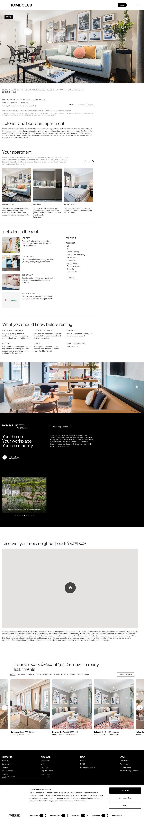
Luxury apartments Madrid (25, 90)
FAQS (82, 764)
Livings (43, 764)
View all (71, 278)
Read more (23, 137)
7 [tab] (28, 515)
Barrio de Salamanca (53, 90)
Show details (117, 816)
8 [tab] (31, 515)
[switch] (64, 815)
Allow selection (125, 798)
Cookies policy (125, 767)
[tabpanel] (24, 495)
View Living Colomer (60, 427)
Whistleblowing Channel (129, 771)
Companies (6, 764)
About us (5, 760)
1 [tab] (15, 515)
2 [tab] (17, 515)
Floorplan (81, 105)
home (5, 90)
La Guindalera (75, 90)
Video (90, 105)
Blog (43, 774)
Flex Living (45, 767)
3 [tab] (19, 515)
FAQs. (76, 346)
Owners (5, 767)
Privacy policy (125, 764)
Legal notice (124, 760)
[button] (92, 162)
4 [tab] (22, 515)
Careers (5, 774)
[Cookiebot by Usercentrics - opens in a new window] (14, 815)
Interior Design (7, 771)
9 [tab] (33, 515)
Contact (83, 760)
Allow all (125, 790)
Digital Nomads (47, 771)
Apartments (45, 760)
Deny (125, 805)
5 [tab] (24, 515)
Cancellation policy (87, 767)
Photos (72, 105)
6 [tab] (26, 515)
